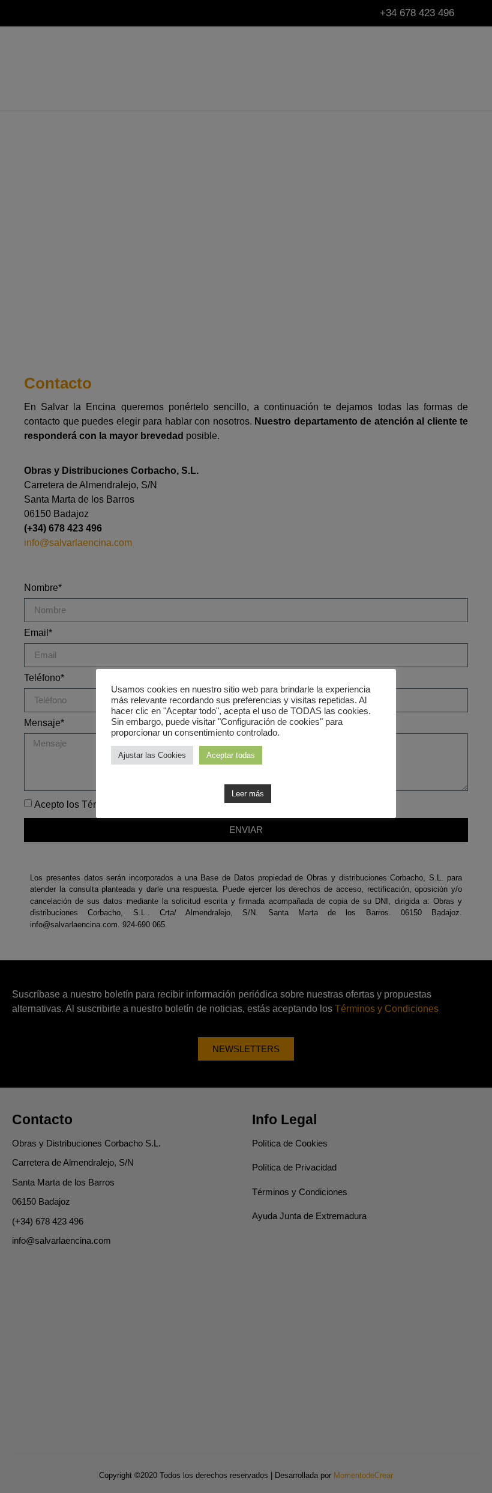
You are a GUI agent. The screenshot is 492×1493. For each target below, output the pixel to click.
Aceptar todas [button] (230, 755)
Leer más (248, 793)
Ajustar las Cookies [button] (152, 755)
